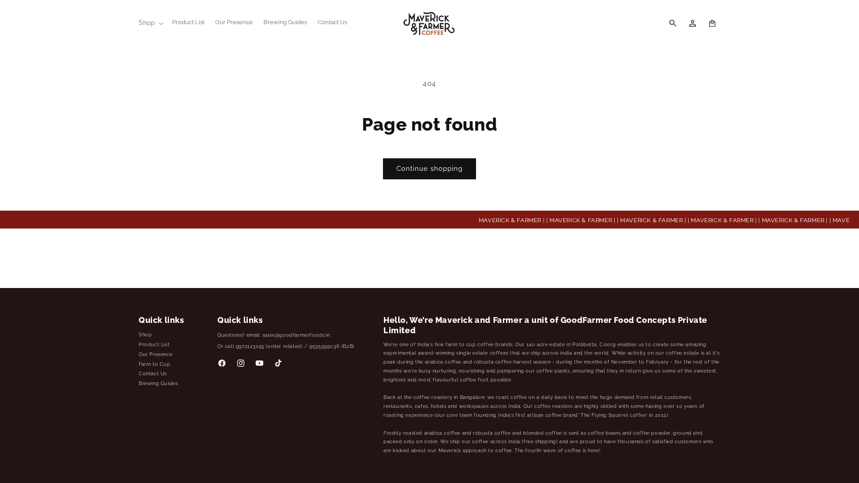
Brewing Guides (158, 383)
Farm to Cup (154, 364)
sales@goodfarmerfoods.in (296, 335)
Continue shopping (429, 169)
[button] (150, 22)
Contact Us (153, 374)
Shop (145, 335)
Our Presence (155, 354)
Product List (154, 344)
